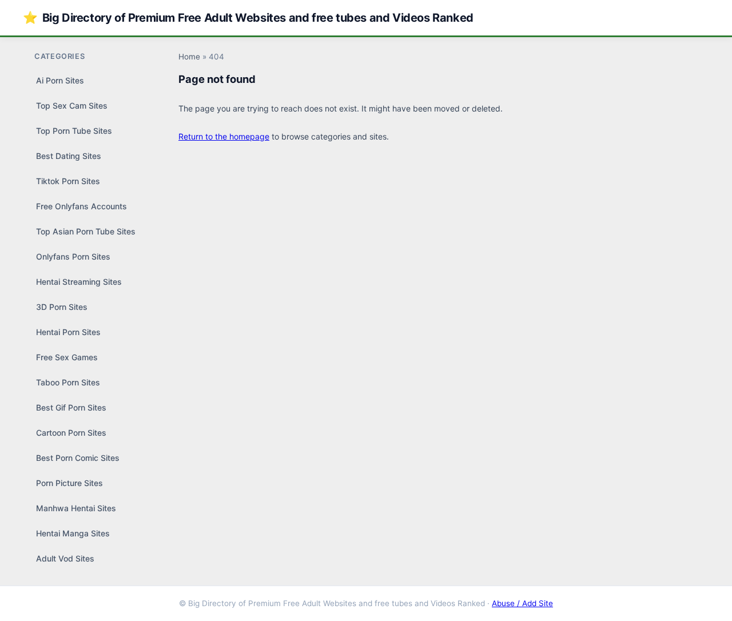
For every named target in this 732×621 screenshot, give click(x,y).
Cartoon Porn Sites (71, 432)
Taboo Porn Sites (68, 382)
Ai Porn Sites (60, 80)
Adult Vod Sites (65, 558)
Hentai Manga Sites (73, 533)
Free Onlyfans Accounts (81, 206)
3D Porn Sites (61, 307)
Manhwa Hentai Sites (76, 508)
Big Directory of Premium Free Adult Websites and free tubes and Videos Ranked (248, 17)
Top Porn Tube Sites (74, 131)
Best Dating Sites (68, 156)
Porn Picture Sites (69, 483)
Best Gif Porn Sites (71, 407)
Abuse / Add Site (522, 603)
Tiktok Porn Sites (68, 181)
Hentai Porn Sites (68, 332)
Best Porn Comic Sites (78, 458)
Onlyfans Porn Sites (73, 256)
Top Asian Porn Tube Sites (86, 231)
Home (189, 56)
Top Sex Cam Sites (72, 105)
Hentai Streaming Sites (79, 281)
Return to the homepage (223, 136)
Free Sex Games (67, 357)
